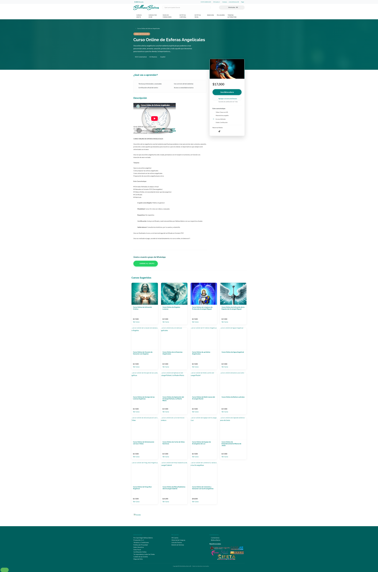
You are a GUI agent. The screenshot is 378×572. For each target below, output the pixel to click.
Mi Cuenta (174, 538)
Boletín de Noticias (177, 545)
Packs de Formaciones (167, 16)
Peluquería (221, 15)
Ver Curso (136, 322)
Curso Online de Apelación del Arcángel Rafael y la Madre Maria (173, 398)
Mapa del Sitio (138, 559)
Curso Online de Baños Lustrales (233, 397)
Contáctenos (215, 538)
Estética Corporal (183, 16)
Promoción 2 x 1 (138, 540)
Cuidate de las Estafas (140, 557)
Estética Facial (198, 16)
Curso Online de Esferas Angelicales (148, 28)
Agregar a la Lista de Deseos (227, 98)
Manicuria (210, 15)
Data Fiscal (137, 549)
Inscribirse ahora (227, 92)
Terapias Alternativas (232, 16)
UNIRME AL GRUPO (146, 263)
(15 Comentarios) (141, 57)
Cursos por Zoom (153, 16)
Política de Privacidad (140, 545)
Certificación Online (139, 552)
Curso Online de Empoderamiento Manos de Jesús (231, 443)
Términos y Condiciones (141, 542)
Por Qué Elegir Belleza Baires (143, 538)
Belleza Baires (215, 540)
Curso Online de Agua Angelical (233, 352)
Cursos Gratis (139, 16)
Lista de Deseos (176, 542)
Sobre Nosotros (138, 547)
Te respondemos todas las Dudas (144, 554)
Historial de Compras (178, 540)
